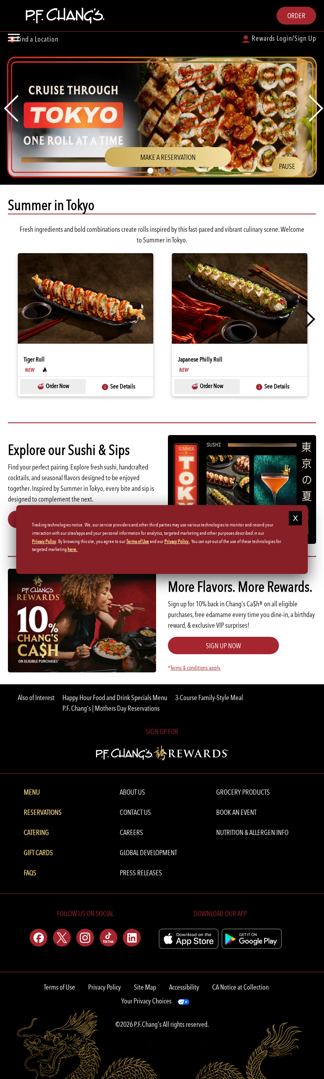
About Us (132, 792)
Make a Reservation (180, 160)
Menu (32, 792)
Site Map (145, 987)
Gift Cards (38, 852)
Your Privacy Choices (146, 1001)
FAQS (30, 873)
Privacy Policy (104, 987)
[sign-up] (162, 752)
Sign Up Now (223, 646)
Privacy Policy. (177, 541)
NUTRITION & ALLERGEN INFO (252, 832)
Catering (36, 832)
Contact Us (135, 812)
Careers (131, 832)
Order (296, 15)
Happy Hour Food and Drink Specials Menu (114, 697)
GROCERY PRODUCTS (243, 792)
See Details (122, 386)
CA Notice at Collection (240, 987)
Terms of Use (59, 987)
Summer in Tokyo (51, 205)
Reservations (43, 812)
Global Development (148, 852)
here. (72, 550)
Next (306, 319)
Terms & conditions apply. (195, 667)
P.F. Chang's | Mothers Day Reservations (111, 708)
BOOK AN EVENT (236, 812)
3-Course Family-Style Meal (209, 697)
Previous (17, 319)
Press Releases (141, 873)
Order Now (57, 386)
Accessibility (184, 987)
